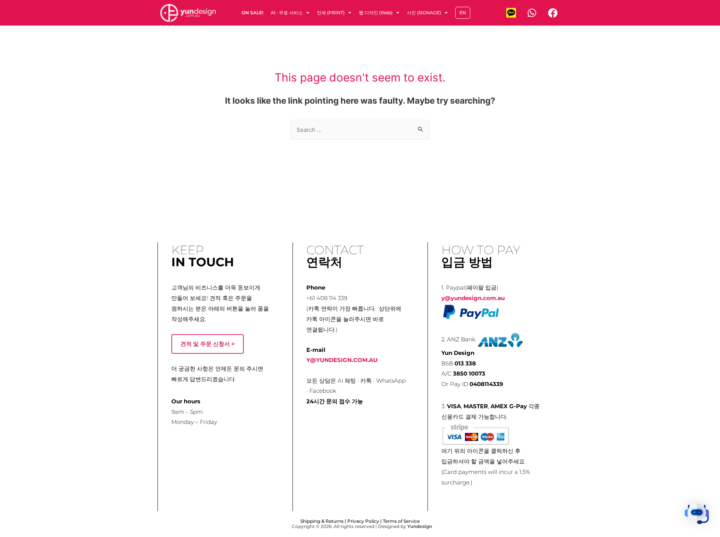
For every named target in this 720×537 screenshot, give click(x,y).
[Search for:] (360, 129)
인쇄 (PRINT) (331, 12)
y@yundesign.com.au (473, 298)
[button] (697, 514)
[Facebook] (553, 13)
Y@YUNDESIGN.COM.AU (342, 360)
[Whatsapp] (531, 13)
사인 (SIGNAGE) (424, 12)
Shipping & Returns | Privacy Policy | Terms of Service (360, 521)
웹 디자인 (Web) (376, 12)
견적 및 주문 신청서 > (207, 343)
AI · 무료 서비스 (287, 12)
